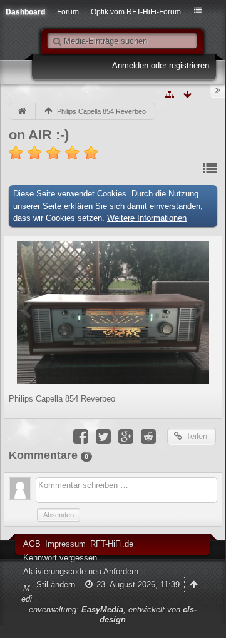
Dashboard (25, 12)
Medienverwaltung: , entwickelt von (109, 604)
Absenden (58, 515)
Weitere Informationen (147, 218)
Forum (68, 12)
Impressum (65, 544)
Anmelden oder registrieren (160, 65)
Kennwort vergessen (60, 557)
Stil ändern (55, 584)
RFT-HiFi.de (111, 544)
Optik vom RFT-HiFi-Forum (136, 12)
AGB (32, 544)
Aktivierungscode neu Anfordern (80, 571)
